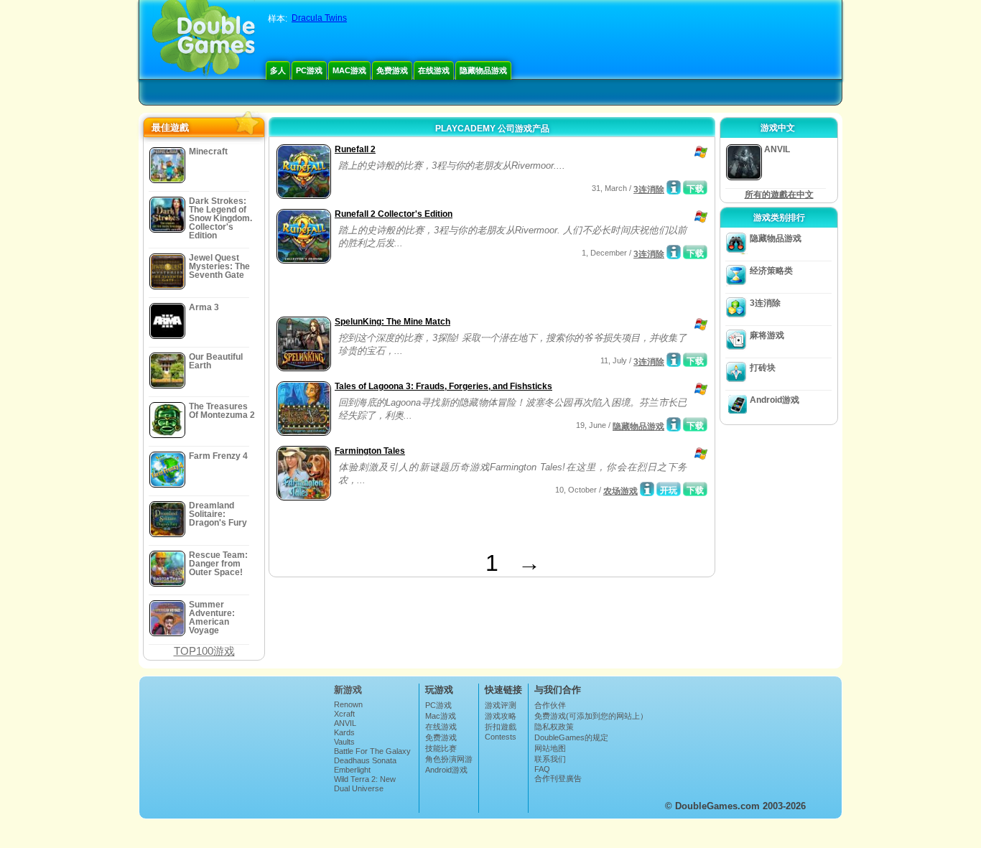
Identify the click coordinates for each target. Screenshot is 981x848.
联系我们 (550, 759)
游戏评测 (500, 705)
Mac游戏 (349, 70)
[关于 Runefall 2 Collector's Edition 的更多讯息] (673, 252)
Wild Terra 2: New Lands (365, 783)
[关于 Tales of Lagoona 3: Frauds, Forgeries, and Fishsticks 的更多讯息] (673, 424)
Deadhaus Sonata (365, 760)
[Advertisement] (441, 291)
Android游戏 (774, 400)
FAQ (542, 769)
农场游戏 (620, 491)
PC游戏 (309, 70)
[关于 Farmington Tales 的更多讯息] (647, 489)
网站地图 (550, 748)
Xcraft (344, 713)
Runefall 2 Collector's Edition (393, 214)
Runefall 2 (355, 149)
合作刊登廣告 (558, 778)
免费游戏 (392, 70)
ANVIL (345, 723)
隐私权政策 (554, 726)
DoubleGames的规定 (571, 737)
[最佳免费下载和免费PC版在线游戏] (203, 39)
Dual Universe (358, 788)
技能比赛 (441, 748)
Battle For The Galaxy (372, 751)
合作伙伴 (550, 705)
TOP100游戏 (204, 651)
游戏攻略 (500, 716)
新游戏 (348, 689)
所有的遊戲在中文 (779, 195)
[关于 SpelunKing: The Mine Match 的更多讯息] (673, 360)
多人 (278, 70)
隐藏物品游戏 (483, 70)
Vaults (344, 741)
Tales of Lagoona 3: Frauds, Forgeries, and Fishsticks (443, 386)
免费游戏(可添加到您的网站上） (591, 716)
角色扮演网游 (449, 759)
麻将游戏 (767, 335)
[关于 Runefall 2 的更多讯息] (673, 187)
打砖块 (763, 368)
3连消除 (648, 190)
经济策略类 (771, 271)
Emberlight (352, 769)
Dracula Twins (319, 18)
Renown (348, 704)
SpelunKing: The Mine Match (392, 322)
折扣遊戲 (500, 726)
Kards (344, 732)
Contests (500, 736)
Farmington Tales (370, 451)
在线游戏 (434, 70)
